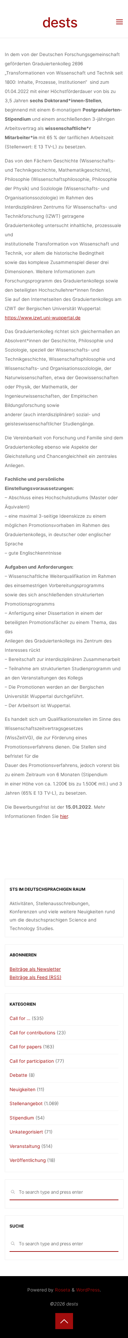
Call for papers (26, 1046)
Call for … (20, 1018)
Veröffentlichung (28, 1160)
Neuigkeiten (22, 1089)
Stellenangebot (26, 1103)
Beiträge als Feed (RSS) (35, 977)
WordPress (88, 1290)
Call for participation (32, 1061)
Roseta (62, 1290)
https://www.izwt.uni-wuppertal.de (43, 317)
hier (64, 816)
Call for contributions (32, 1032)
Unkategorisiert (26, 1132)
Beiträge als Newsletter (35, 969)
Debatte (18, 1075)
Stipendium (22, 1118)
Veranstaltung (25, 1146)
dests (59, 22)
